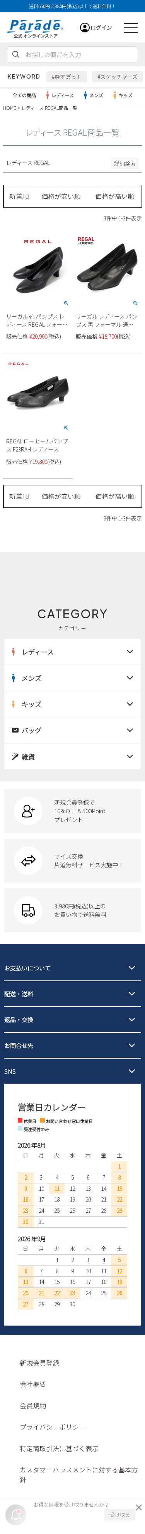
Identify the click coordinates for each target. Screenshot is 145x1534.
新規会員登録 (39, 1363)
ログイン (101, 27)
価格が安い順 (61, 196)
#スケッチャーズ (117, 77)
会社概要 (33, 1384)
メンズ (96, 95)
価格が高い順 (115, 196)
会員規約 (33, 1405)
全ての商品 (24, 95)
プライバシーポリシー (52, 1427)
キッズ (126, 95)
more (72, 811)
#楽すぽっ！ (67, 77)
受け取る (120, 1514)
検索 (16, 54)
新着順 (19, 196)
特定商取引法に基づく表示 (59, 1448)
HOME (9, 107)
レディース (62, 95)
